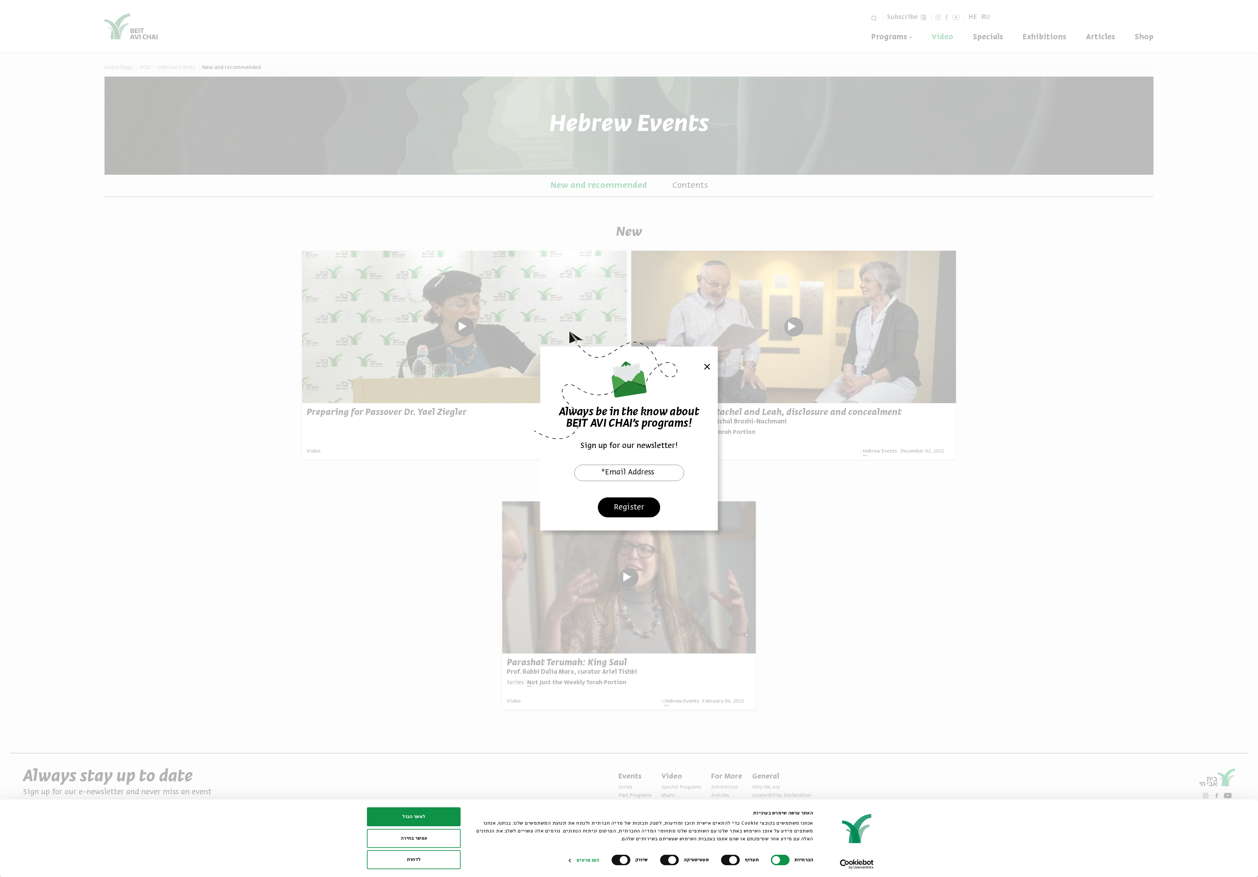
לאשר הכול (413, 816)
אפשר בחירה (414, 838)
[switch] (732, 860)
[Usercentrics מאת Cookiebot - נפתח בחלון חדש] (857, 864)
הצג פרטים (588, 860)
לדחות (414, 859)
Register (629, 507)
